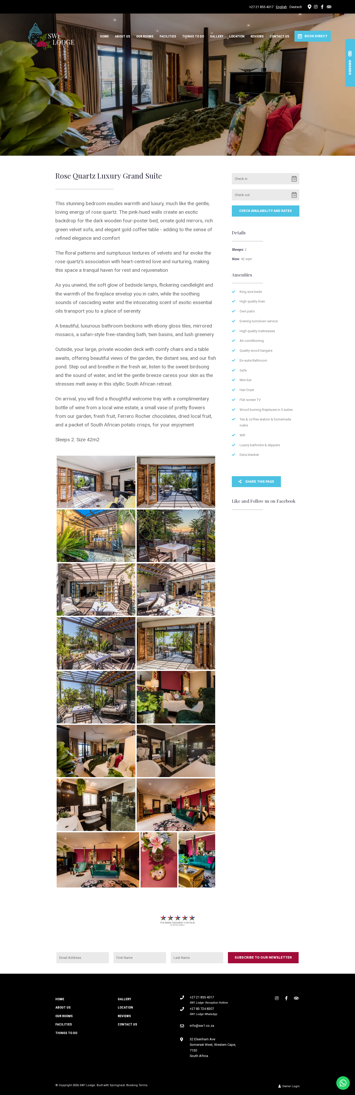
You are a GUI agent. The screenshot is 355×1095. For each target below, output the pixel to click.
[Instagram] (316, 7)
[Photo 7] (96, 643)
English (281, 7)
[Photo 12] (176, 751)
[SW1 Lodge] (51, 36)
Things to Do (193, 36)
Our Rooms (145, 36)
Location (237, 36)
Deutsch (296, 7)
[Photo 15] (98, 860)
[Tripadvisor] (329, 7)
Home (104, 36)
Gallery (216, 36)
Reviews (257, 36)
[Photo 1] (96, 482)
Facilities (168, 36)
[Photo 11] (96, 751)
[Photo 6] (176, 589)
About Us (122, 36)
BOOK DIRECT (316, 36)
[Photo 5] (96, 589)
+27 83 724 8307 (202, 1009)
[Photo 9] (96, 697)
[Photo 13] (96, 804)
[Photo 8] (176, 643)
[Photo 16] (159, 860)
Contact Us (279, 36)
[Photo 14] (176, 804)
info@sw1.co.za (202, 1026)
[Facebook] (322, 7)
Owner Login (290, 1086)
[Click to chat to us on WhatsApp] (343, 1083)
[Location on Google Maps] (309, 6)
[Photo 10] (176, 697)
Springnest (117, 1085)
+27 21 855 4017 (261, 7)
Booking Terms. (137, 1085)
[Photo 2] (176, 482)
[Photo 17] (197, 860)
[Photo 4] (176, 535)
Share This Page (259, 481)
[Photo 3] (96, 535)
